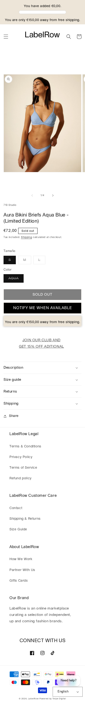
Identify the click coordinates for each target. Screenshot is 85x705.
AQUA (13, 278)
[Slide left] (32, 195)
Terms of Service (23, 467)
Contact (15, 508)
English (63, 691)
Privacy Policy (20, 457)
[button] (6, 36)
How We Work (20, 559)
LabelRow (33, 699)
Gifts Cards (18, 580)
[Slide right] (53, 195)
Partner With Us (22, 570)
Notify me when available (42, 308)
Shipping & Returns (25, 518)
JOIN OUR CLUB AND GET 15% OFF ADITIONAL (41, 343)
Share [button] (14, 416)
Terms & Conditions (25, 446)
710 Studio (10, 205)
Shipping (26, 237)
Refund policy (20, 478)
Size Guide (18, 529)
